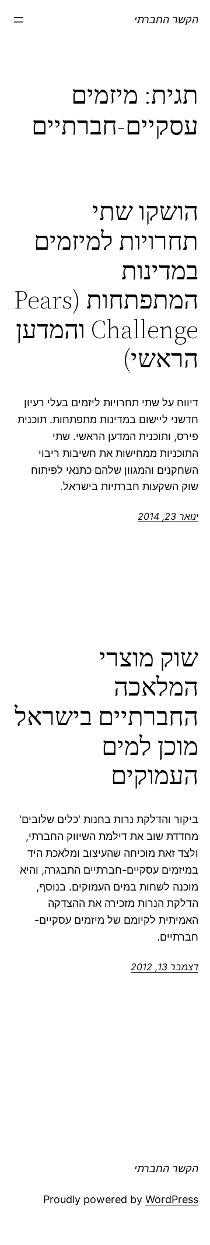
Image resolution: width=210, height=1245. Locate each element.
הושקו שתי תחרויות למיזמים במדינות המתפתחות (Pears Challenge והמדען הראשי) (106, 285)
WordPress (171, 1199)
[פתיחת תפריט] (19, 20)
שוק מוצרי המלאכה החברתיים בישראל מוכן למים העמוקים (106, 716)
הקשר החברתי (166, 19)
